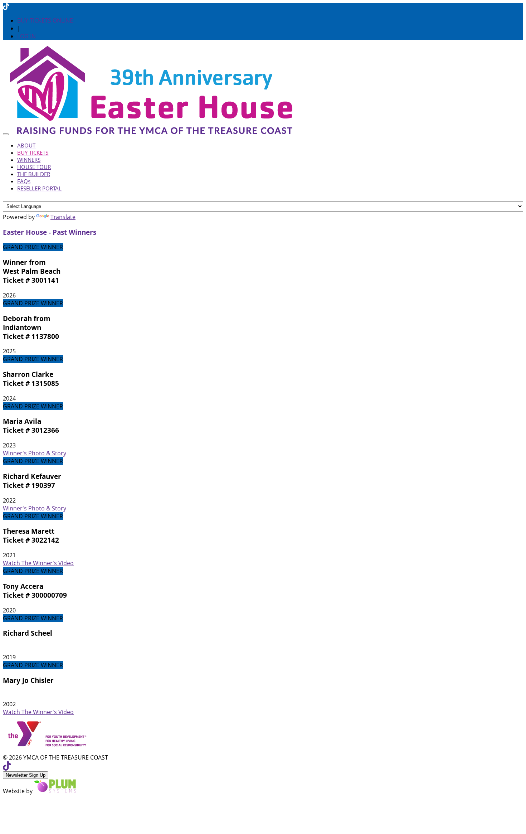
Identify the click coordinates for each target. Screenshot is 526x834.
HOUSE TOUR (34, 166)
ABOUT (26, 145)
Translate (63, 217)
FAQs (23, 181)
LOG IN (26, 36)
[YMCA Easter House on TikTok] (6, 7)
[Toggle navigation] (6, 134)
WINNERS (28, 159)
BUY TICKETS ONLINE (45, 20)
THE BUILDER (33, 174)
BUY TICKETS (32, 152)
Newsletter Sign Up (25, 775)
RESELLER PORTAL (39, 188)
